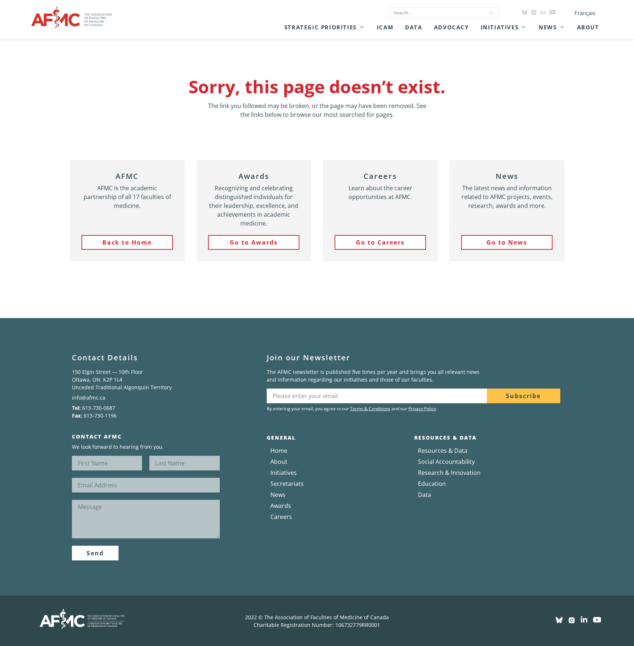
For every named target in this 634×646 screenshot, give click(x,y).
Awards (280, 505)
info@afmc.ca (88, 397)
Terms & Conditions (370, 408)
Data (424, 494)
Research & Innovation (449, 472)
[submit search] (491, 13)
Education (432, 483)
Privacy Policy (422, 408)
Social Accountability (446, 461)
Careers (281, 516)
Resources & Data (442, 450)
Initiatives (283, 472)
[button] (324, 27)
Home (278, 450)
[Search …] (435, 13)
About (278, 461)
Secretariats (287, 483)
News (277, 494)
